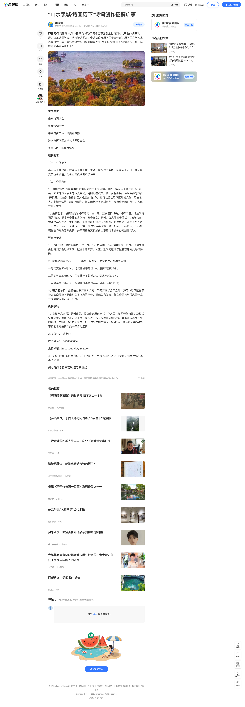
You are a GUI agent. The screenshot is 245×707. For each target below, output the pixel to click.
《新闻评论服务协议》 (86, 600)
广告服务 (100, 686)
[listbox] (96, 489)
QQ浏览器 (126, 686)
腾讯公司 (92, 698)
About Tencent (63, 686)
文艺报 (51, 567)
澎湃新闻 (52, 522)
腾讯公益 (117, 686)
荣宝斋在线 (53, 544)
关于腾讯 (52, 686)
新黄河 (51, 408)
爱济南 (51, 453)
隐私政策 (82, 686)
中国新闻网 (53, 430)
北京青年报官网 (55, 476)
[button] (189, 25)
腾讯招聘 (108, 686)
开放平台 (91, 686)
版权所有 (100, 698)
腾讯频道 (135, 686)
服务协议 (74, 686)
